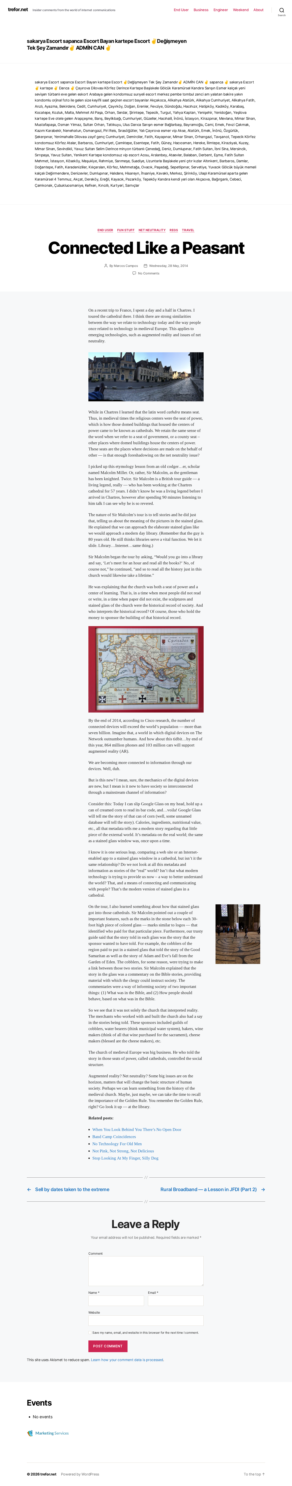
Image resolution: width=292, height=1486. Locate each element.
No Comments (148, 273)
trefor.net (18, 9)
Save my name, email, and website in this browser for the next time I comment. (145, 1332)
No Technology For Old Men (117, 1144)
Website (94, 1312)
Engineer (221, 10)
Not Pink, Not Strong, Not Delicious (123, 1151)
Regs (174, 230)
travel (188, 230)
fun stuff (126, 230)
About (258, 10)
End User (181, 10)
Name (93, 1293)
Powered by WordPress (80, 1474)
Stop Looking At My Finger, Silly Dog (125, 1158)
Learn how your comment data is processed (127, 1360)
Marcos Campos (126, 266)
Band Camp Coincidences (114, 1136)
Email (153, 1293)
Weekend (241, 10)
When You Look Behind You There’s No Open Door (136, 1129)
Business (201, 10)
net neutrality (152, 230)
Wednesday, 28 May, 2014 (168, 266)
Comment (95, 1253)
